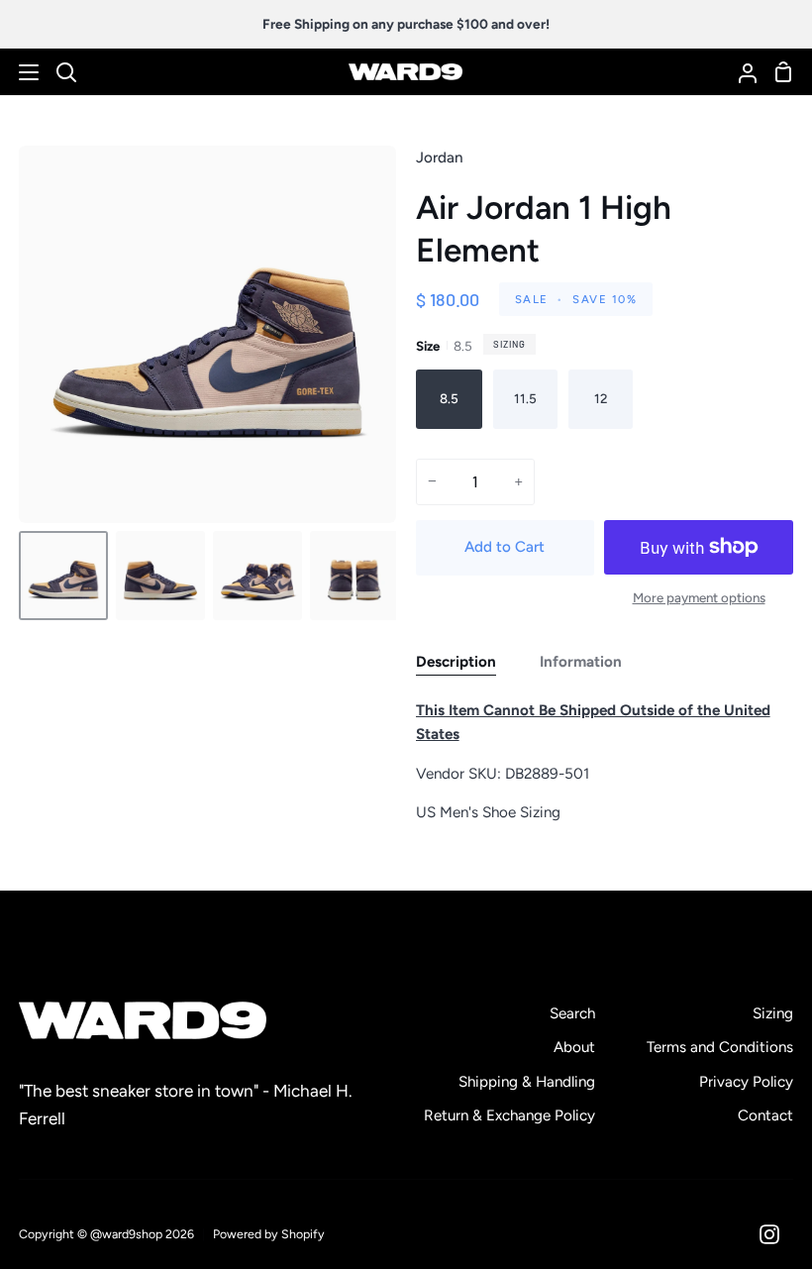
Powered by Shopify (269, 1233)
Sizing (509, 344)
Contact (765, 1115)
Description (456, 662)
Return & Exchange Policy (509, 1115)
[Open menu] (20, 72)
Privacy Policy (746, 1082)
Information (581, 662)
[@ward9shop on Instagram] (769, 1234)
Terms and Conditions (720, 1047)
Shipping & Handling (526, 1082)
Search (572, 1013)
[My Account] (740, 72)
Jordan (439, 157)
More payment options (699, 597)
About (574, 1047)
